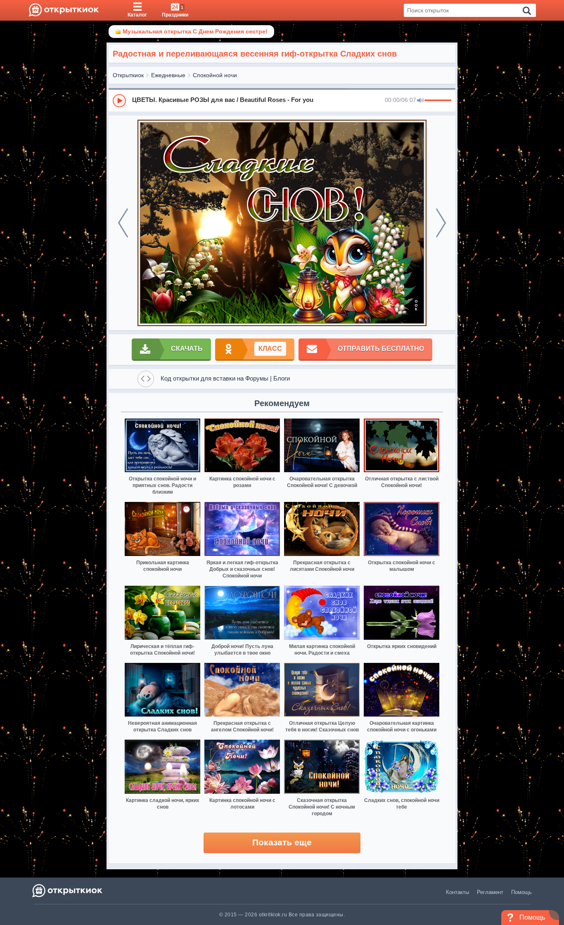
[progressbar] (437, 101)
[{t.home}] (68, 890)
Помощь (521, 892)
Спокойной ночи (215, 75)
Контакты (457, 892)
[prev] (123, 223)
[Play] (119, 100)
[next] (441, 223)
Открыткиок (128, 75)
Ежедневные (168, 75)
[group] (282, 100)
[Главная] (64, 10)
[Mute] (420, 101)
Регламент (490, 892)
